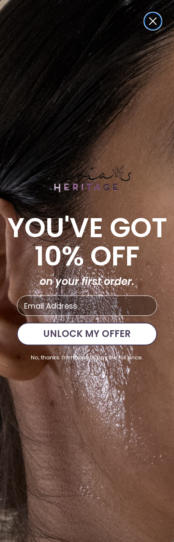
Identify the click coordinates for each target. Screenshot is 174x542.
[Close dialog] (152, 21)
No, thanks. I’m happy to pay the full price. (87, 357)
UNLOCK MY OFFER (87, 333)
